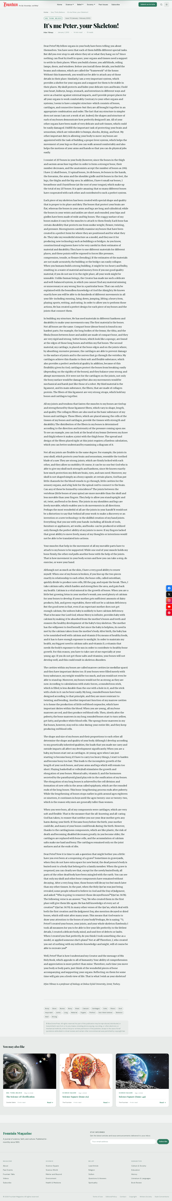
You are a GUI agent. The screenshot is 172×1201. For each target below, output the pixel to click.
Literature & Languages (141, 1178)
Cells (105, 1009)
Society (90, 4)
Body (47, 1009)
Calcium (86, 1009)
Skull (46, 1017)
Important (49, 1013)
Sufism (91, 1174)
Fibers (113, 1009)
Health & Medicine (53, 1183)
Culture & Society (138, 1166)
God (120, 1009)
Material (74, 1013)
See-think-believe (105, 1013)
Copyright (133, 1197)
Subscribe (116, 4)
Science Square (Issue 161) (75, 1096)
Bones (62, 1009)
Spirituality (93, 1183)
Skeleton (119, 1013)
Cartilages (96, 1009)
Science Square (52, 1166)
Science (69, 4)
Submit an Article (148, 4)
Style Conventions (162, 1197)
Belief (79, 4)
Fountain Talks (9, 1174)
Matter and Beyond (54, 1174)
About (5, 1166)
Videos (6, 1178)
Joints (58, 1013)
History (134, 1174)
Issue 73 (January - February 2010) (77, 18)
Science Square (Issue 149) (132, 1096)
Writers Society (146, 1197)
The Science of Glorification (20, 1096)
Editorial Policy (111, 1197)
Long (66, 1013)
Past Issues (103, 4)
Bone (54, 1009)
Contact (123, 1197)
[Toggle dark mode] (166, 4)
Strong (54, 1017)
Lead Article (93, 1166)
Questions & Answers (97, 1178)
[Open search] (161, 4)
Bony (70, 1009)
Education (135, 1170)
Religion (92, 1170)
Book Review (136, 1183)
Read (49, 1102)
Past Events (8, 1170)
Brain (77, 1009)
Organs (83, 1013)
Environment (51, 1178)
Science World (52, 1170)
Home (59, 4)
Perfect (92, 1013)
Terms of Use (98, 1197)
